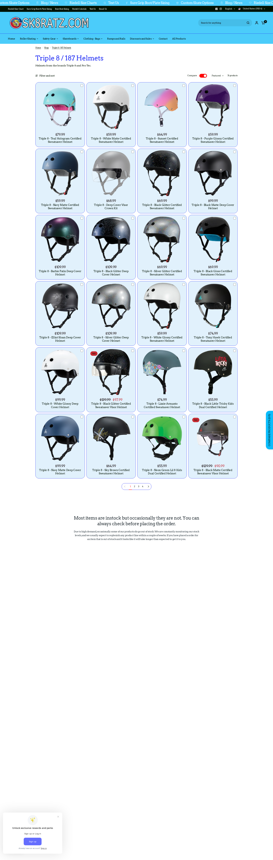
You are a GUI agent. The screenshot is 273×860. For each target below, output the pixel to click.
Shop (46, 47)
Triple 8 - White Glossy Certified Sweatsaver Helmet (161, 339)
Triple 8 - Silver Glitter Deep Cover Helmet (111, 339)
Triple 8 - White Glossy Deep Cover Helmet (60, 405)
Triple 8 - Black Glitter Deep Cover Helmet (111, 273)
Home (38, 47)
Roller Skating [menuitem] (28, 38)
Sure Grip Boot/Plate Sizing (117, 3)
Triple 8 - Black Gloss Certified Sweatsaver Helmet (213, 273)
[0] (262, 22)
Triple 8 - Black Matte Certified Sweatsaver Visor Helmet (213, 472)
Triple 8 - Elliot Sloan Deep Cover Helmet (60, 339)
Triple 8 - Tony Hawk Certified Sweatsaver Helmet (213, 339)
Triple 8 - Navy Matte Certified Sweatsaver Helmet (60, 206)
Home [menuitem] (11, 38)
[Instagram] (221, 9)
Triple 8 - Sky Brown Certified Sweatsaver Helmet (111, 472)
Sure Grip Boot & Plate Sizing (39, 9)
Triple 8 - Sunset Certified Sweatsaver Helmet (162, 140)
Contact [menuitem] (163, 38)
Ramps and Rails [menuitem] (116, 38)
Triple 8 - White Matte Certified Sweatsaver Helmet (111, 140)
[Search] (248, 22)
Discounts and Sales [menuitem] (141, 38)
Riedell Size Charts (50, 3)
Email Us (103, 9)
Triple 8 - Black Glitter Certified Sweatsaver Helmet (162, 206)
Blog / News (17, 3)
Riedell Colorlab (79, 9)
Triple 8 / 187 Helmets (61, 47)
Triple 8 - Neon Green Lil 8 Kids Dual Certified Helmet (162, 472)
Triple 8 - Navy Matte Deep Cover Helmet (60, 472)
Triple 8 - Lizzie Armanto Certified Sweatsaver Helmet (162, 405)
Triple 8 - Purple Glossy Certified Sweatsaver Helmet (213, 140)
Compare (192, 75)
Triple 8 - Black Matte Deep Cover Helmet (213, 206)
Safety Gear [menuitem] (49, 38)
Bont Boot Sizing (62, 9)
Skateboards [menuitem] (69, 38)
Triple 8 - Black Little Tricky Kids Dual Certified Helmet (213, 405)
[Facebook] (217, 9)
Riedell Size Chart (16, 9)
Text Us (81, 3)
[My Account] (257, 22)
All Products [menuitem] (179, 38)
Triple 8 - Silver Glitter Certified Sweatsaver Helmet (162, 273)
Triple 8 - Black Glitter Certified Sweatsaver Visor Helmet (111, 405)
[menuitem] (16, 8)
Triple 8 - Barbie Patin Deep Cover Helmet (60, 273)
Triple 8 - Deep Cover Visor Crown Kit (111, 206)
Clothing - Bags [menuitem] (91, 38)
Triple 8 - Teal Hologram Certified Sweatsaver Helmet (60, 140)
